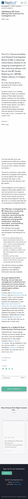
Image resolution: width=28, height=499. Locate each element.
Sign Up (6, 473)
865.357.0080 (17, 484)
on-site (16, 345)
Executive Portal (19, 295)
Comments (13, 389)
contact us (13, 347)
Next (23, 377)
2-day (15, 341)
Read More (9, 450)
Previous (6, 378)
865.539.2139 (16, 482)
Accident (4, 360)
